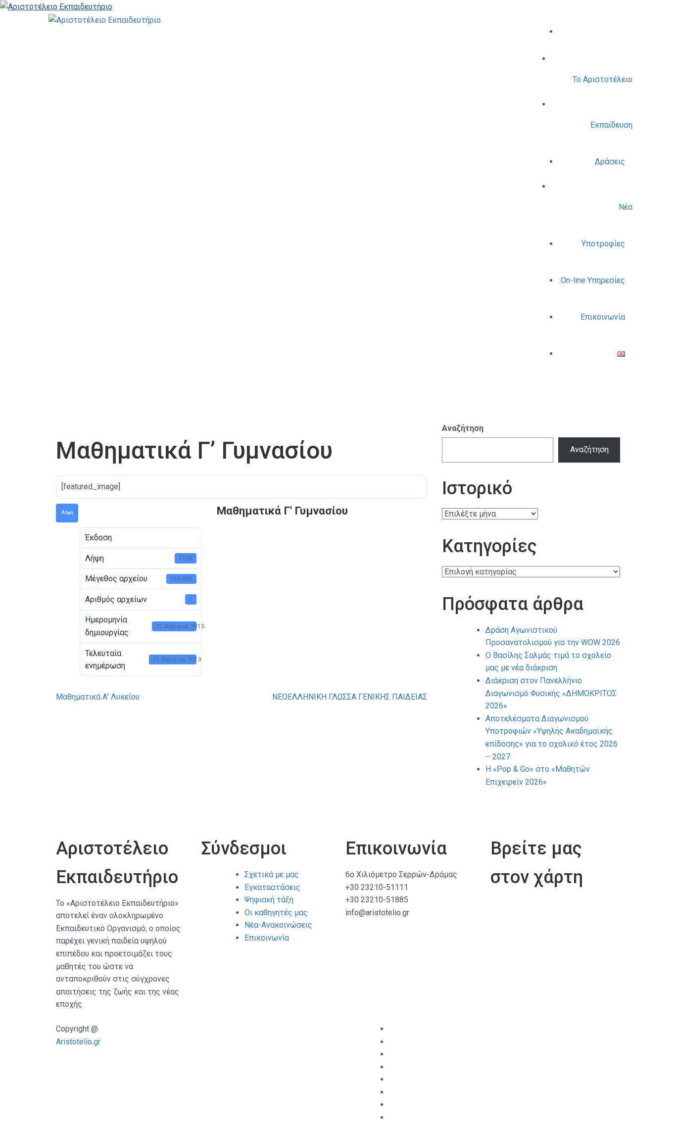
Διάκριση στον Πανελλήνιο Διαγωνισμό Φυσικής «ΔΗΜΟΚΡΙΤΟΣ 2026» (551, 693)
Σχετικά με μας (271, 874)
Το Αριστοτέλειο (602, 79)
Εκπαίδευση (611, 125)
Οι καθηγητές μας (276, 912)
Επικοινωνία (602, 317)
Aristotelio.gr (78, 1041)
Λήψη (67, 512)
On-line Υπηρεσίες (593, 280)
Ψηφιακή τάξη (268, 899)
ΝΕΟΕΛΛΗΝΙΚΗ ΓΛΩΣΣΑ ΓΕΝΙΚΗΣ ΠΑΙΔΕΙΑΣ (349, 697)
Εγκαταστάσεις (272, 887)
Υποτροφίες (603, 243)
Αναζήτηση (462, 428)
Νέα (625, 207)
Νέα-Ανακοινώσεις (278, 925)
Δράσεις (610, 161)
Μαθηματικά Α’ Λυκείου (98, 697)
